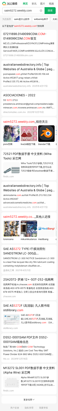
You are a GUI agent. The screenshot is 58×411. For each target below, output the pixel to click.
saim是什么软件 (22, 19)
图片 (42, 3)
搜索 (50, 10)
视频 (51, 3)
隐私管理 (29, 407)
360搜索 (10, 3)
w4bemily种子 (41, 19)
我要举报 (43, 407)
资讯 (34, 3)
